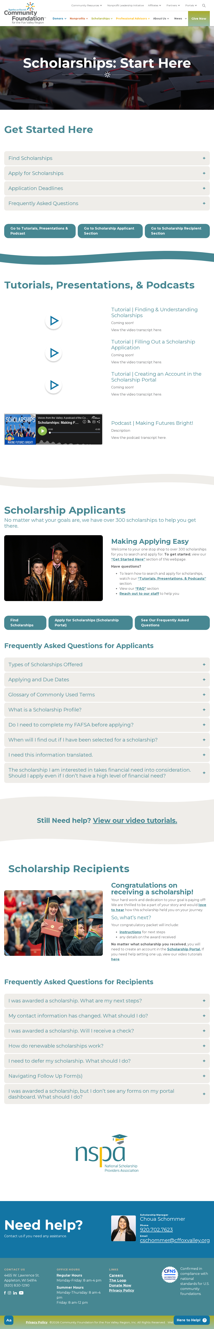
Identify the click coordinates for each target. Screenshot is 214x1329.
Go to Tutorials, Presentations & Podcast (39, 230)
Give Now (198, 18)
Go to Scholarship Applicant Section (109, 230)
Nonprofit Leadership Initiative (125, 5)
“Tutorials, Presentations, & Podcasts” (172, 579)
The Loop (117, 1280)
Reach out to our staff (139, 594)
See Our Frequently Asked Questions (165, 622)
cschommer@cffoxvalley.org (175, 1240)
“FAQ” (140, 589)
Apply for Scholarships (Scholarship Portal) (87, 622)
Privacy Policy (121, 1290)
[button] (87, 5)
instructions (130, 932)
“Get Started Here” (128, 559)
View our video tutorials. (135, 820)
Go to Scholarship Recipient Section (176, 230)
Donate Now (120, 1285)
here (115, 959)
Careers (116, 1275)
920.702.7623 (156, 1230)
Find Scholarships (21, 622)
